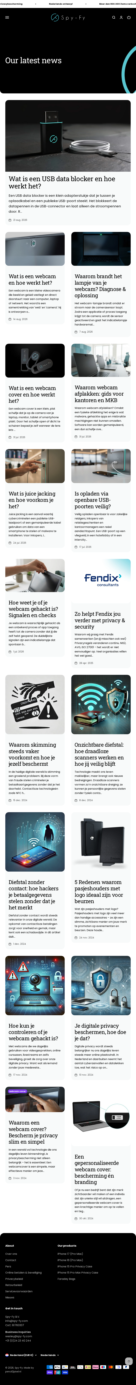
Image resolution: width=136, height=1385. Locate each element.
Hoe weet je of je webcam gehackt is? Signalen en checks (33, 609)
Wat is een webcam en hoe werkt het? (32, 279)
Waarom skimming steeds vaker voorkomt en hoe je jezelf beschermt (32, 754)
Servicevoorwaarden (19, 1291)
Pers (8, 1266)
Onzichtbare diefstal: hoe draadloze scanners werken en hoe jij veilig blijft (99, 754)
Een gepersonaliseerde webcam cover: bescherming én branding (97, 1169)
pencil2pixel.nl (13, 1371)
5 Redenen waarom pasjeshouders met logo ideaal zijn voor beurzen (99, 891)
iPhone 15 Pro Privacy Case (75, 1266)
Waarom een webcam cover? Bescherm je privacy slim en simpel (33, 1132)
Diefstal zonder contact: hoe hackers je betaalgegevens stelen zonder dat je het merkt (33, 894)
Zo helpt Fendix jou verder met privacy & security (100, 620)
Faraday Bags (66, 1279)
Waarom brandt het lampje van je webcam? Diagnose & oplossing (100, 286)
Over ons (11, 1254)
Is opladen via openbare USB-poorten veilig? (93, 500)
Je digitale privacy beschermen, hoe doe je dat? (100, 1032)
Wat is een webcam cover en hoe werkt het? (32, 394)
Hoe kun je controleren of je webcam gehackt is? (33, 1032)
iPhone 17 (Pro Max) (70, 1254)
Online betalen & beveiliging (23, 1273)
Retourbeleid (13, 1285)
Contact (10, 1260)
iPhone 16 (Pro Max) (70, 1260)
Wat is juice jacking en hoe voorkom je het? (32, 500)
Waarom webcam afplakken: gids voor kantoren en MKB (99, 394)
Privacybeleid (14, 1279)
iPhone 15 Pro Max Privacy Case (78, 1273)
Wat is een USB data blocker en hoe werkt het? (62, 182)
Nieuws (9, 1297)
